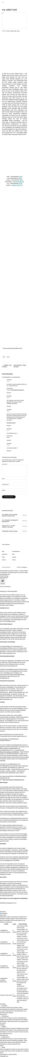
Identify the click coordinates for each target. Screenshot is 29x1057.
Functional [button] (3, 1004)
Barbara (8, 397)
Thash (8, 445)
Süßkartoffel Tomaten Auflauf (9, 531)
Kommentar (5, 464)
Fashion (12, 30)
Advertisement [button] (4, 1035)
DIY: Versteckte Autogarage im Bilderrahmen (10, 520)
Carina (8, 411)
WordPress (24, 567)
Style (15, 30)
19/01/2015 (9, 379)
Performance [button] (3, 1014)
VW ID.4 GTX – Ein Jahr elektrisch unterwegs (8, 526)
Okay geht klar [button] (4, 577)
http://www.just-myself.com (18, 390)
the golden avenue (11, 422)
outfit (4, 356)
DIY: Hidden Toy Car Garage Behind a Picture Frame (9, 515)
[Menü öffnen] (3, 2)
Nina (8, 30)
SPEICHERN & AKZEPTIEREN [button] (8, 1054)
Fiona (8, 430)
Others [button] (2, 1045)
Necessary (4, 913)
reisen (8, 356)
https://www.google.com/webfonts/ (9, 752)
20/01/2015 (9, 443)
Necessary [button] (3, 911)
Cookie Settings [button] (4, 576)
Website (3, 490)
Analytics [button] (2, 1025)
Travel (18, 30)
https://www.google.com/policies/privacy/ (13, 779)
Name (3, 478)
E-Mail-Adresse (5, 484)
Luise (8, 381)
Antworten (9, 392)
